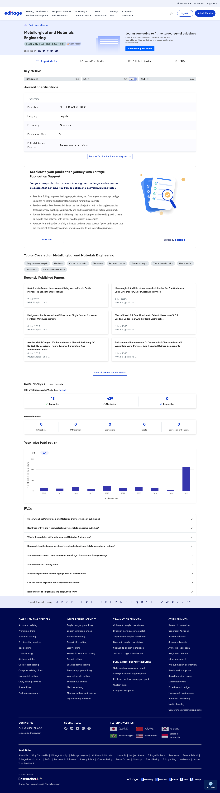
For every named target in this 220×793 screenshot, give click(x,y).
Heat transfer (185, 263)
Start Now (47, 240)
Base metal (32, 269)
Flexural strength (139, 263)
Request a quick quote (140, 49)
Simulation (98, 263)
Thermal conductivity (163, 263)
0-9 (189, 601)
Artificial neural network (54, 269)
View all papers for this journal (110, 373)
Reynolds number (117, 263)
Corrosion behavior (78, 263)
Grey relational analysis (37, 263)
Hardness (58, 263)
